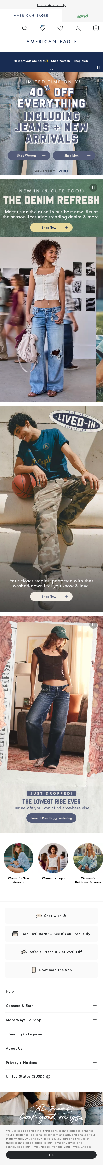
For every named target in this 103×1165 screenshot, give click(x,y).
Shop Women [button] (26, 155)
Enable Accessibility (51, 5)
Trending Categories (24, 1033)
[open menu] (7, 28)
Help (10, 991)
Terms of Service (64, 1142)
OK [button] (51, 1155)
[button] (50, 69)
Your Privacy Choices (78, 1146)
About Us (14, 1048)
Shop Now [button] (49, 227)
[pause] (94, 625)
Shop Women (60, 61)
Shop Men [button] (71, 155)
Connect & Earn (20, 1005)
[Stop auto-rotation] (98, 67)
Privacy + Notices (21, 1062)
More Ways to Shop (24, 1019)
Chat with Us (55, 915)
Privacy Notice (40, 1146)
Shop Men (81, 61)
